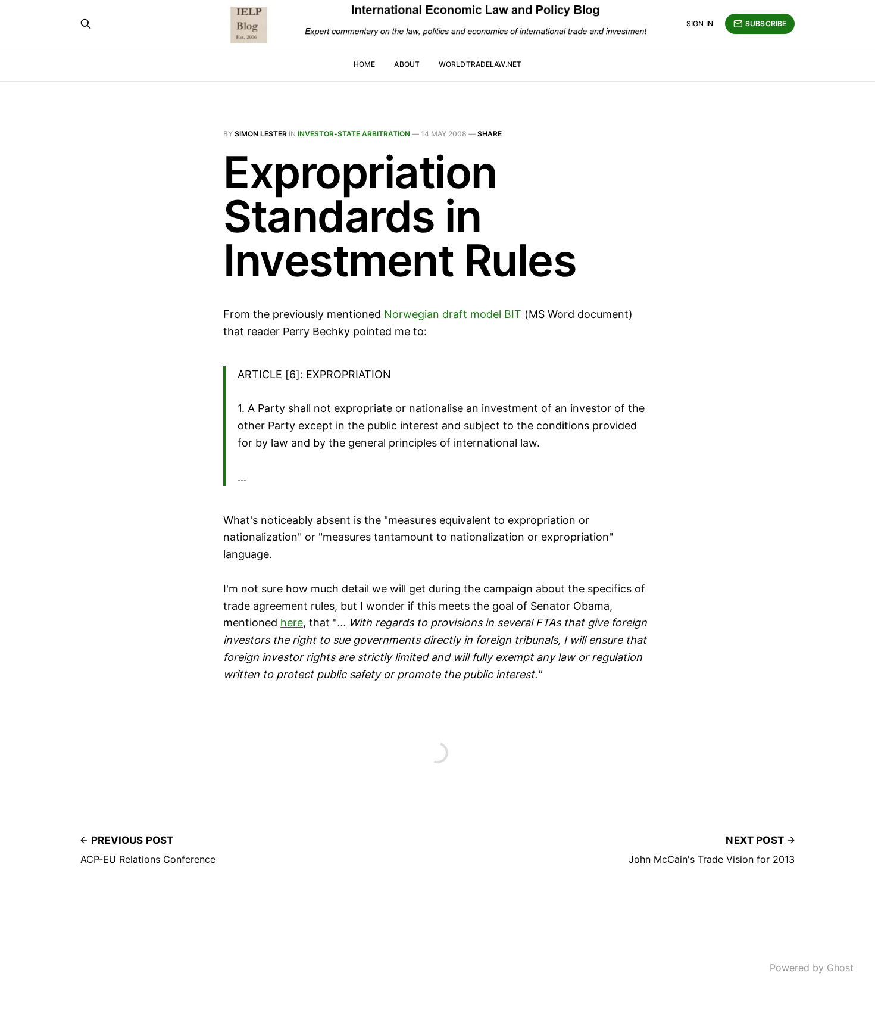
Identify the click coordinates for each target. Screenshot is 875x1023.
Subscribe (765, 23)
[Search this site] (86, 24)
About (407, 64)
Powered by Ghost (812, 968)
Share (489, 133)
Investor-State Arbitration (354, 133)
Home (364, 64)
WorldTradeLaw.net (480, 64)
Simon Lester (261, 133)
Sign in (699, 23)
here (291, 622)
